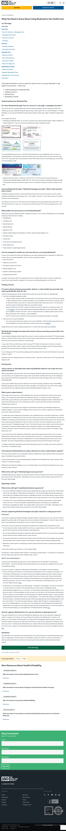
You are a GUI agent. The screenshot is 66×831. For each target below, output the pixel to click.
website (12, 309)
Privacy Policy (13, 827)
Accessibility (5, 827)
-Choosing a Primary (8, 49)
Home (3, 795)
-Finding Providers (7, 46)
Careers (4, 800)
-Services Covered (8, 38)
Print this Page (33, 648)
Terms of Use (5, 828)
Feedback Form (27, 805)
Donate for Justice (48, 8)
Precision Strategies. (48, 825)
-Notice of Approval (8, 64)
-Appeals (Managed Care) (10, 72)
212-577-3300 (9, 784)
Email (3, 740)
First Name (5, 748)
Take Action (5, 797)
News (24, 800)
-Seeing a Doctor (7, 55)
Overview (5, 26)
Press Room (26, 802)
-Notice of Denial (7, 69)
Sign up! (5, 766)
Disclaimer (5, 78)
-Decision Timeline (8, 61)
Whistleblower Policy (23, 827)
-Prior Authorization (8, 58)
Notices (4, 802)
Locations (4, 805)
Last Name (5, 757)
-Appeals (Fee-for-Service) (10, 75)
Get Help (17, 8)
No (25, 659)
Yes (18, 659)
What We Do (26, 797)
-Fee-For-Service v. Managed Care (13, 32)
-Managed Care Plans (9, 35)
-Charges (5, 41)
